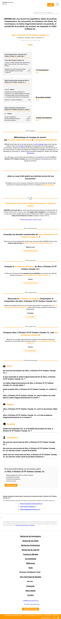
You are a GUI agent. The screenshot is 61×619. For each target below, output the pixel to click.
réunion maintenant (30, 251)
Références (30, 153)
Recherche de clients (30, 541)
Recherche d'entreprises (30, 545)
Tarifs (30, 567)
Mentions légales (45, 618)
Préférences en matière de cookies (13, 615)
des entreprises (30, 351)
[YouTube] (31, 604)
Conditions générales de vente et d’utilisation (25, 525)
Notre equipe (30, 590)
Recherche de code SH (30, 550)
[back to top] (58, 617)
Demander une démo (30, 609)
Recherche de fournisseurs (30, 536)
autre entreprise (49, 185)
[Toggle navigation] (57, 4)
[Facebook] (28, 604)
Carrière (30, 595)
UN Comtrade (39, 144)
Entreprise (30, 586)
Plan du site (56, 615)
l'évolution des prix (30, 283)
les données (30, 317)
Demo (50, 5)
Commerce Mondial (30, 554)
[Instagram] (35, 604)
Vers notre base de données (30, 577)
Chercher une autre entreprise (43, 12)
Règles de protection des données (33, 615)
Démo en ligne (11, 485)
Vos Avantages (30, 558)
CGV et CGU (47, 615)
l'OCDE (21, 146)
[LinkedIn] (24, 604)
